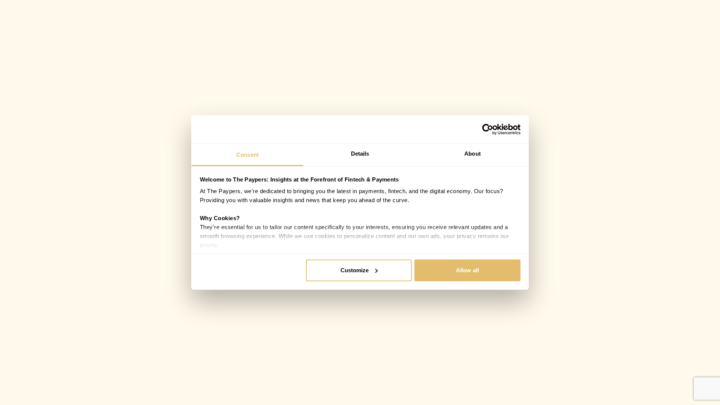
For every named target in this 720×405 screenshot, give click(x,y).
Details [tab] (360, 153)
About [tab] (472, 153)
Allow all (467, 270)
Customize (354, 270)
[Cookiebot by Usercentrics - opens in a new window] (487, 129)
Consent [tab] (247, 155)
